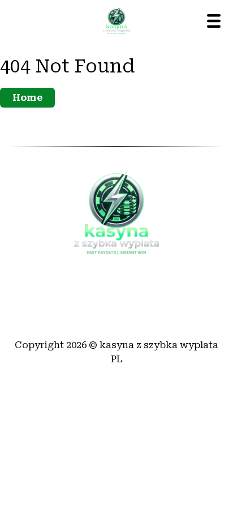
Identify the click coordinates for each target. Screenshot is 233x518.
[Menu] (214, 21)
